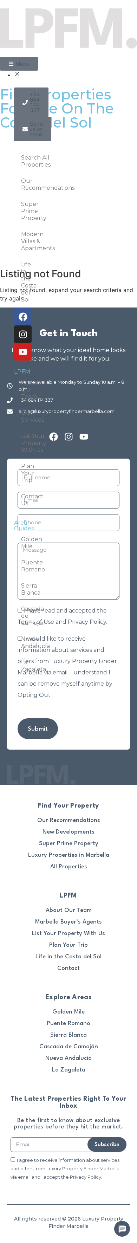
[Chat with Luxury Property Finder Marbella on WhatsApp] (5, 1238)
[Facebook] (23, 316)
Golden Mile (24, 543)
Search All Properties (24, 161)
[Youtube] (23, 352)
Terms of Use (36, 622)
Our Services (24, 416)
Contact (68, 968)
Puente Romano (24, 566)
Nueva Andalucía (24, 642)
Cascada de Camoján (24, 616)
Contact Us (24, 500)
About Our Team (24, 389)
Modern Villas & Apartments (24, 241)
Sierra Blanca (24, 589)
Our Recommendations (24, 184)
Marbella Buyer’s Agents (68, 922)
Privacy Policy (87, 622)
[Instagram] (23, 334)
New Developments (68, 832)
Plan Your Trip (24, 473)
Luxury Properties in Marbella (68, 855)
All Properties (68, 867)
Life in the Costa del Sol (24, 282)
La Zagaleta (24, 666)
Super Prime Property (24, 211)
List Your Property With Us (24, 443)
